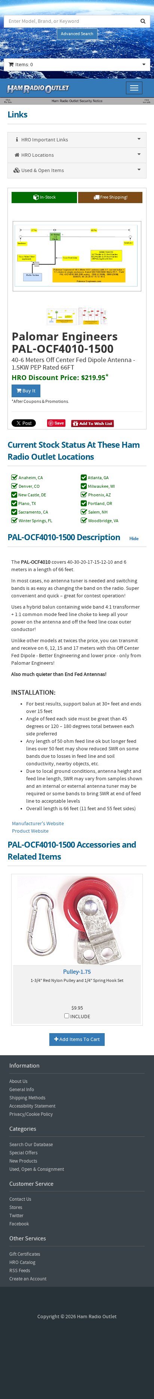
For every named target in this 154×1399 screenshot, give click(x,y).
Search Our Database (31, 1145)
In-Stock (47, 197)
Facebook (19, 1224)
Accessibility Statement (32, 1106)
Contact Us (20, 1199)
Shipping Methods (27, 1098)
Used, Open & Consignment (36, 1169)
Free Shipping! (113, 197)
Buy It (28, 391)
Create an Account (27, 1279)
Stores (15, 1207)
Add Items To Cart (79, 1039)
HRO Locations (37, 155)
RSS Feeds (19, 1271)
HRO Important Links (44, 140)
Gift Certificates (24, 1254)
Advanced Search (77, 34)
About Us (18, 1081)
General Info (21, 1090)
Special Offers (23, 1153)
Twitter (16, 1216)
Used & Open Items (42, 170)
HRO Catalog (22, 1262)
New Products (23, 1161)
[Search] (143, 21)
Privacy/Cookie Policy (31, 1114)
